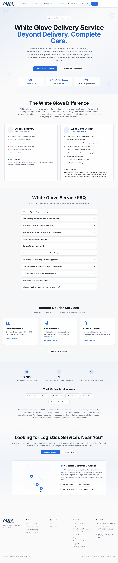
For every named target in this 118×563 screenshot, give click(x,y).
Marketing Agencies (79, 546)
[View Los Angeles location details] (37, 484)
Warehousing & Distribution (34, 524)
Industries (35, 4)
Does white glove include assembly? (35, 239)
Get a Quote (53, 527)
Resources (71, 4)
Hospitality (76, 544)
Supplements (77, 538)
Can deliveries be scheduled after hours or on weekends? (43, 266)
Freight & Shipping (32, 529)
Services (24, 4)
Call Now (70, 452)
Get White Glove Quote (45, 69)
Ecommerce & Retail (79, 532)
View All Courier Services (59, 351)
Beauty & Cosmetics (79, 541)
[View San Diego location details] (41, 488)
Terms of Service (99, 556)
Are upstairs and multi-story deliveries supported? (40, 260)
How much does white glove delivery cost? (38, 225)
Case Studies (48, 4)
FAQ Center (53, 524)
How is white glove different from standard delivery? (41, 219)
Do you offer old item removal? (34, 246)
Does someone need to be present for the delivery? (41, 253)
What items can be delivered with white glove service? (42, 232)
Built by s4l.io (111, 556)
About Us (60, 4)
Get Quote (85, 4)
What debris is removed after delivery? (36, 280)
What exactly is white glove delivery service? (38, 212)
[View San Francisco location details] (31, 476)
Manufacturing (77, 535)
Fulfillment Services (32, 527)
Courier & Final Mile (32, 532)
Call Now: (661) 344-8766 (72, 69)
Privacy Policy (86, 556)
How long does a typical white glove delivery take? (40, 273)
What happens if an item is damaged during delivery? (41, 287)
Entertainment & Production (81, 529)
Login (95, 4)
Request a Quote (50, 452)
